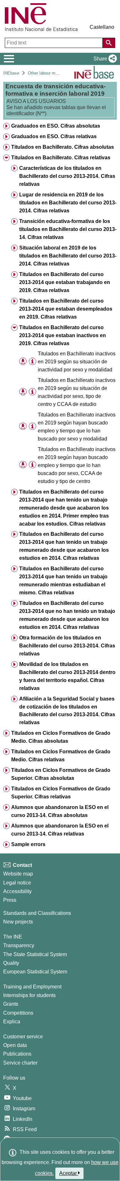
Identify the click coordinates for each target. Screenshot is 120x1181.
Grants (10, 1004)
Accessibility (17, 891)
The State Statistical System (35, 954)
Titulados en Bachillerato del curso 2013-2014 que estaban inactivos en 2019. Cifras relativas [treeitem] (62, 335)
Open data (15, 1045)
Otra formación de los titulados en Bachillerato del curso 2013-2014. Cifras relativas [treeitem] (67, 645)
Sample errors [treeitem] (28, 844)
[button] (104, 59)
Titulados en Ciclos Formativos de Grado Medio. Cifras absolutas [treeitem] (60, 737)
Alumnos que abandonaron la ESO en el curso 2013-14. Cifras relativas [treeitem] (59, 829)
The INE (12, 936)
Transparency (18, 945)
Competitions (18, 1013)
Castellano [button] (102, 27)
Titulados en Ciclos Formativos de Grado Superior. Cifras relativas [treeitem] (60, 792)
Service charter (20, 1063)
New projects (18, 921)
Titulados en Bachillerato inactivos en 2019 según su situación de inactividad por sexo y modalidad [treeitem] (77, 361)
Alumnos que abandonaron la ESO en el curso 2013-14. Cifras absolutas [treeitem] (59, 811)
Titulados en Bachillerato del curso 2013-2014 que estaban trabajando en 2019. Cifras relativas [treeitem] (64, 282)
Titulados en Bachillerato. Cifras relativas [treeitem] (60, 157)
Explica (11, 1021)
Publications (17, 1054)
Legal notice (17, 882)
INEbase (11, 73)
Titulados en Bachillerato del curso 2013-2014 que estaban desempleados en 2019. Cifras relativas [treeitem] (65, 309)
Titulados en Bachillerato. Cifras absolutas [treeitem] (62, 147)
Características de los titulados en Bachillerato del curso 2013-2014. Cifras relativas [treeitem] (67, 176)
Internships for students (29, 995)
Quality (11, 963)
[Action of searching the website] (108, 43)
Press (9, 900)
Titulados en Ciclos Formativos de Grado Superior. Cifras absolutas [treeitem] (60, 774)
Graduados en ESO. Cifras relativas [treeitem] (54, 136)
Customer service (23, 1036)
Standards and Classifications (37, 913)
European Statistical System (35, 971)
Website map (18, 873)
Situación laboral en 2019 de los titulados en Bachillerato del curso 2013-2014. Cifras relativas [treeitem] (67, 255)
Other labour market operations (56, 73)
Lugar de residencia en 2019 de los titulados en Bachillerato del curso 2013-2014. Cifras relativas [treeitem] (67, 202)
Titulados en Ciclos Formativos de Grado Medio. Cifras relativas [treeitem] (60, 755)
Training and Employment (32, 986)
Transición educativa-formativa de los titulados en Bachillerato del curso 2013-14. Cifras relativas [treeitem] (67, 229)
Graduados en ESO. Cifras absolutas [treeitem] (55, 126)
